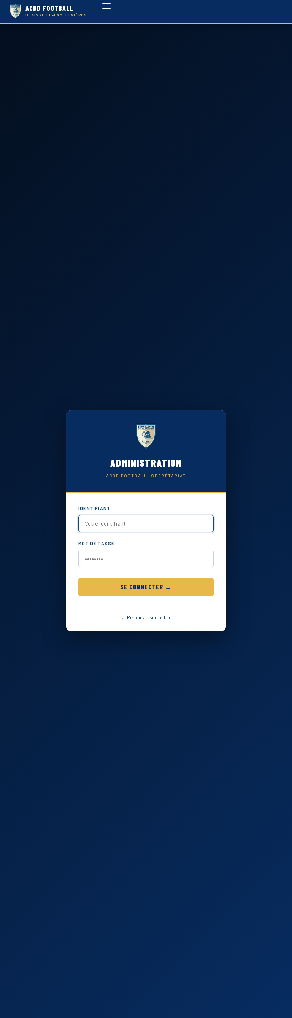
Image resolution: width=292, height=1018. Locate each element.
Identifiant (94, 508)
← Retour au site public (146, 617)
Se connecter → (145, 586)
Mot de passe (96, 543)
